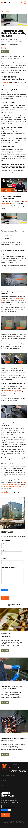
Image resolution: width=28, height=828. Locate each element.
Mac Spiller (4, 493)
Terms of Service (14, 825)
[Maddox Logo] (5, 2)
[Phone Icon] (22, 2)
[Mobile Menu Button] (25, 2)
